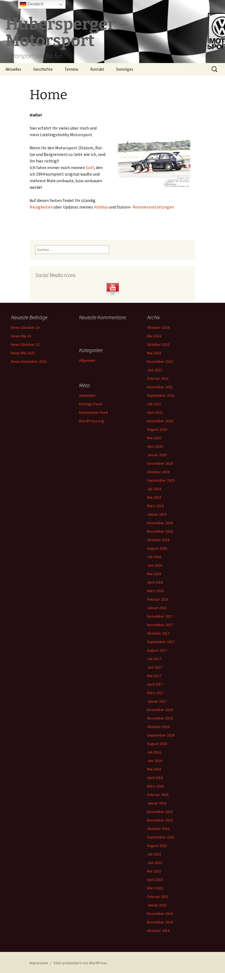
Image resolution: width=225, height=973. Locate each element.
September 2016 (161, 735)
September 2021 (161, 395)
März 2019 (155, 505)
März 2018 (155, 590)
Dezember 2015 (160, 811)
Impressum (39, 962)
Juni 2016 (154, 760)
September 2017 (161, 641)
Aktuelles (13, 69)
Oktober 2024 (158, 327)
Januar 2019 (157, 514)
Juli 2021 (154, 403)
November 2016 (160, 718)
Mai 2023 (154, 352)
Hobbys (101, 207)
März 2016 (155, 786)
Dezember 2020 (160, 420)
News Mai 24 (21, 335)
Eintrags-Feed (90, 403)
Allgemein (87, 360)
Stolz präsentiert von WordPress (80, 962)
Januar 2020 (157, 454)
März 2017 (155, 692)
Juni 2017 (154, 667)
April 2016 (155, 777)
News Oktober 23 (25, 344)
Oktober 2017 (158, 633)
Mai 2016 (154, 769)
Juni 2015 (154, 862)
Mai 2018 (154, 573)
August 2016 (157, 743)
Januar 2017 (157, 701)
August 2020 (157, 429)
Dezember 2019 (160, 463)
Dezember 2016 (160, 709)
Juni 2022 (154, 369)
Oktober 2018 (158, 539)
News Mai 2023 (23, 352)
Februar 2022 (157, 378)
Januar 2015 (157, 905)
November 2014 (160, 922)
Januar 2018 (157, 607)
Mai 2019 (154, 497)
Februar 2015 (157, 896)
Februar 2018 (157, 599)
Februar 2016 (157, 794)
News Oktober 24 (25, 327)
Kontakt (97, 69)
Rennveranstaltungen (153, 207)
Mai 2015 (154, 871)
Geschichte (43, 69)
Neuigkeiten (41, 207)
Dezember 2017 (160, 616)
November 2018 (160, 531)
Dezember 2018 (160, 522)
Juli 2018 (154, 556)
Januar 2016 (157, 803)
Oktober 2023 (158, 344)
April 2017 (155, 684)
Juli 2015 (154, 854)
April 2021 (155, 412)
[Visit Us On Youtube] (112, 288)
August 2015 (157, 845)
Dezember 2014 (160, 913)
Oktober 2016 (158, 726)
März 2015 (155, 888)
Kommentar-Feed (93, 412)
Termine (71, 69)
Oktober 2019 (158, 471)
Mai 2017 (154, 675)
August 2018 (157, 548)
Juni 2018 (154, 565)
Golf (90, 167)
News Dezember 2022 (29, 361)
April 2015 (155, 879)
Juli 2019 (154, 488)
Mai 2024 (154, 335)
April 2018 (155, 582)
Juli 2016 (154, 752)
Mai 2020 (154, 437)
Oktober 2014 (158, 930)
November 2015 (160, 820)
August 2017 (157, 650)
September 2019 (161, 480)
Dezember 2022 (160, 361)
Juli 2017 (154, 658)
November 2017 (160, 624)
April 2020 (155, 446)
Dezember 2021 (160, 386)
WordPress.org (91, 420)
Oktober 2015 (158, 828)
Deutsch (35, 4)
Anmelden (87, 395)
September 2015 (161, 837)
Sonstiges (124, 69)
